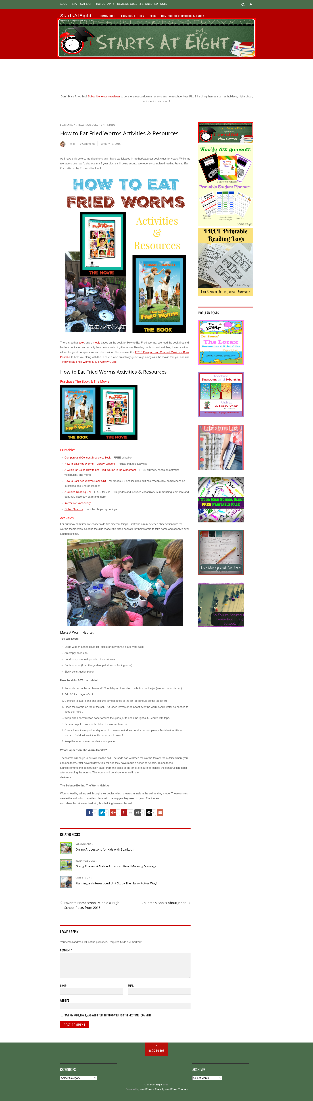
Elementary (68, 124)
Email (131, 985)
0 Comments (87, 143)
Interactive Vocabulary (77, 503)
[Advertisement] (156, 75)
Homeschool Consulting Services (183, 16)
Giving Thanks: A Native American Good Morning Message (116, 866)
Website (64, 1000)
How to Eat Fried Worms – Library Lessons (90, 463)
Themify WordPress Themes (171, 1089)
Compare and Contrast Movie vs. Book (87, 457)
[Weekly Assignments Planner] (225, 225)
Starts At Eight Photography (93, 4)
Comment (66, 950)
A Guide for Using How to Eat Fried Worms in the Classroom (100, 469)
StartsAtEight (154, 1084)
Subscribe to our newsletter (104, 96)
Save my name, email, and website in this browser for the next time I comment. (107, 1015)
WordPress (146, 1089)
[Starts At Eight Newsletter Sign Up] (225, 142)
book (81, 342)
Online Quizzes (73, 509)
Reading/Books (88, 124)
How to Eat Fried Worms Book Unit (85, 480)
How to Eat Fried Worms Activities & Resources (119, 133)
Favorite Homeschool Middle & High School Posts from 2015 (89, 905)
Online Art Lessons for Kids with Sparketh (104, 849)
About (64, 4)
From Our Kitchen (132, 16)
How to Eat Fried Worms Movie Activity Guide (89, 361)
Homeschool (108, 16)
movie (96, 342)
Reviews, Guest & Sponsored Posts (142, 4)
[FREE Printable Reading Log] (225, 294)
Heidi (71, 143)
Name (63, 985)
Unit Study (108, 124)
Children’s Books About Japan (166, 902)
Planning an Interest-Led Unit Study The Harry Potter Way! (116, 883)
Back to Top (157, 1050)
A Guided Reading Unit (77, 491)
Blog (153, 16)
